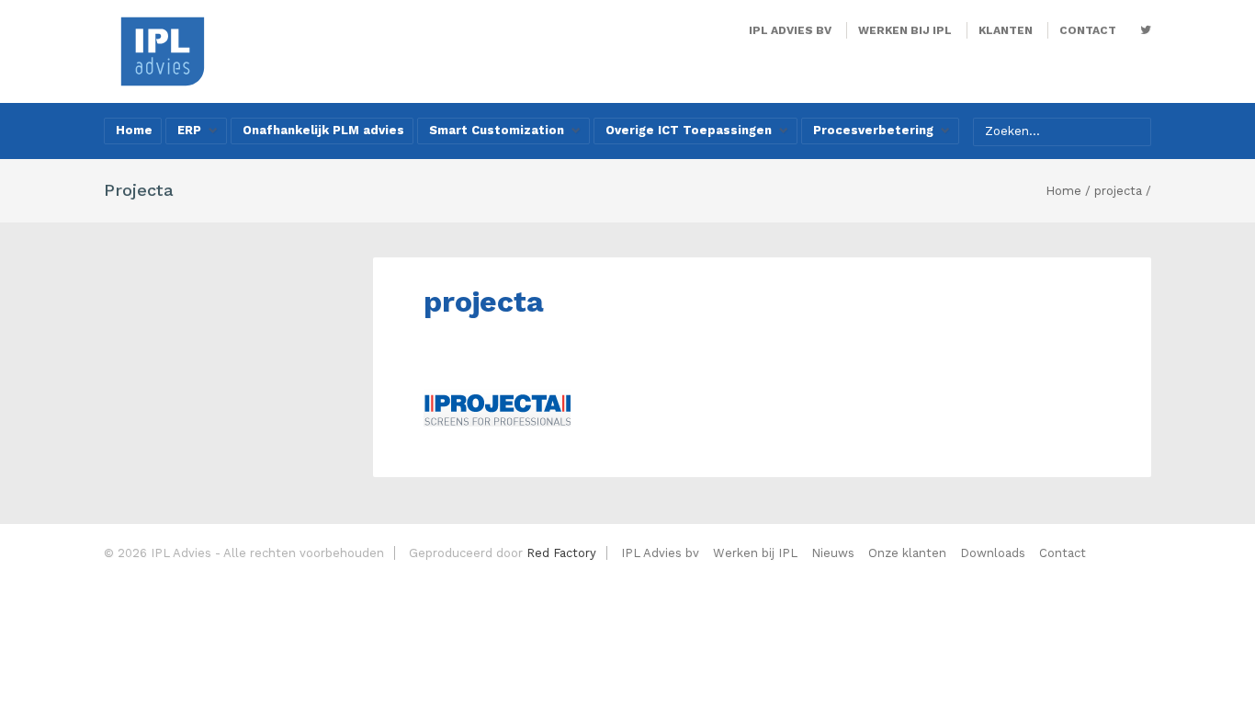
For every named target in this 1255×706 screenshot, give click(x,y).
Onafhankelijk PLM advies (323, 130)
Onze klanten (907, 553)
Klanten (1005, 30)
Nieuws (832, 553)
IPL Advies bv (790, 30)
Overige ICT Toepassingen (688, 130)
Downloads (992, 553)
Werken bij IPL (905, 30)
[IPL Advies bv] (162, 50)
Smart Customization (496, 130)
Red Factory (561, 553)
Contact (1087, 30)
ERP (189, 130)
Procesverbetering (873, 130)
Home (134, 130)
